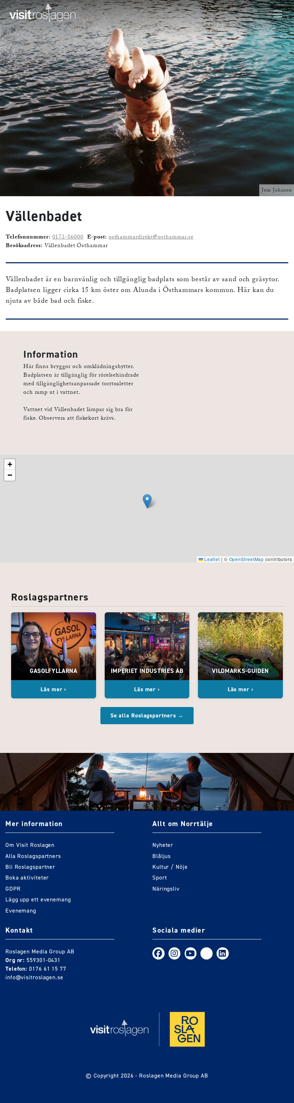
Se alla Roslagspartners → (147, 715)
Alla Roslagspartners (33, 856)
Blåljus (161, 856)
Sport (159, 877)
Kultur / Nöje (170, 867)
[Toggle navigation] (277, 14)
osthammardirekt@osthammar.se (151, 237)
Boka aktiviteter (27, 877)
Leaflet (211, 559)
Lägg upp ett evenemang (38, 899)
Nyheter (162, 845)
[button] (147, 501)
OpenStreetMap (246, 559)
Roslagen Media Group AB (173, 1075)
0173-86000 (68, 237)
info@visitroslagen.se (34, 977)
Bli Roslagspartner (30, 867)
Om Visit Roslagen (29, 845)
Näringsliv (166, 888)
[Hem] (42, 14)
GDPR (13, 888)
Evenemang (20, 910)
